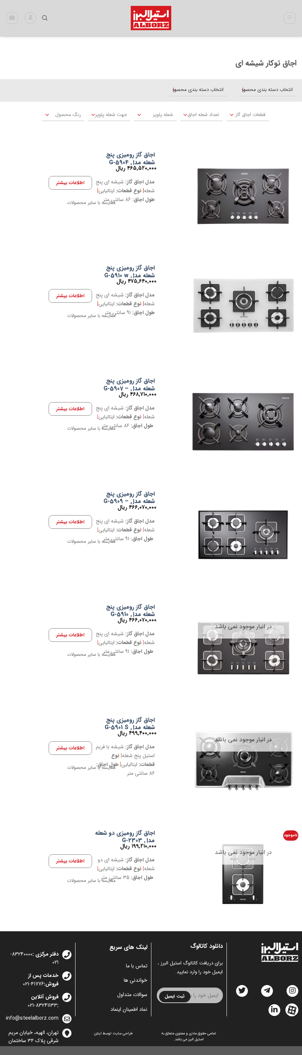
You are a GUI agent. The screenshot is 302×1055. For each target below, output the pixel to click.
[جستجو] (45, 18)
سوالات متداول (132, 995)
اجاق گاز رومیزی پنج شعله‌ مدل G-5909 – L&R (129, 501)
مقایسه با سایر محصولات (91, 203)
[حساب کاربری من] (30, 18)
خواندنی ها (135, 980)
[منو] (290, 18)
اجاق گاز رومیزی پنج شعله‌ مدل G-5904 (130, 159)
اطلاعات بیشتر (70, 183)
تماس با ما (136, 966)
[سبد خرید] (12, 18)
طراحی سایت (123, 1033)
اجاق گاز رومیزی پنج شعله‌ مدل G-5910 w (129, 272)
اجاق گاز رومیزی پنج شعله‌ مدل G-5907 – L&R (129, 388)
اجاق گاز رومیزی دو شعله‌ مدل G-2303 (125, 837)
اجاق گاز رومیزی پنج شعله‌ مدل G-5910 (130, 611)
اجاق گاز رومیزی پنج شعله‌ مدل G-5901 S (130, 724)
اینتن (98, 1033)
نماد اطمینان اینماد (128, 1009)
